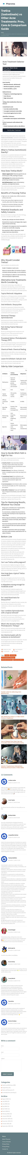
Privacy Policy (5, 1144)
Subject (2, 1058)
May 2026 (5, 1106)
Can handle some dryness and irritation (14, 118)
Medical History (7, 92)
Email (2, 1052)
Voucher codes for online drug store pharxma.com (11, 692)
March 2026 (6, 1111)
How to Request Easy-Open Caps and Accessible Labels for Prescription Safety (12, 742)
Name (2, 1046)
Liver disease (7, 96)
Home (2, 32)
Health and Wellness (9, 1085)
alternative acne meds (7, 659)
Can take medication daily (11, 109)
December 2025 (7, 1118)
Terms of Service (6, 1141)
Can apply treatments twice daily (13, 111)
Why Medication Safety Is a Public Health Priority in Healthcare (12, 717)
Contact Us (5, 1149)
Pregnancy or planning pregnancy (13, 94)
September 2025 (7, 1126)
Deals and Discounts (8, 1090)
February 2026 (7, 1113)
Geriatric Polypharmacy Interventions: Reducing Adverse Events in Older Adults (12, 766)
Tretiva (6, 655)
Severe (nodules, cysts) (10, 88)
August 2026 (6, 1099)
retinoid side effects (18, 659)
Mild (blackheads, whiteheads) (12, 84)
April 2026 (6, 1109)
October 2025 (6, 1123)
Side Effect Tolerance (8, 116)
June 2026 (6, 1104)
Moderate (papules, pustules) (12, 86)
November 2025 (7, 1121)
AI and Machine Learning (9, 1092)
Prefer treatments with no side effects (14, 126)
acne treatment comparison (8, 657)
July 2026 (5, 1101)
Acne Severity (6, 82)
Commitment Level (8, 107)
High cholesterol (8, 98)
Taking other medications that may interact (12, 102)
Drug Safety (6, 1087)
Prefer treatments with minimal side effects (12, 123)
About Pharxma (6, 1139)
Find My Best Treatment (14, 130)
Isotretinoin (13, 655)
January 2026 (6, 1116)
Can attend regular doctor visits (12, 113)
